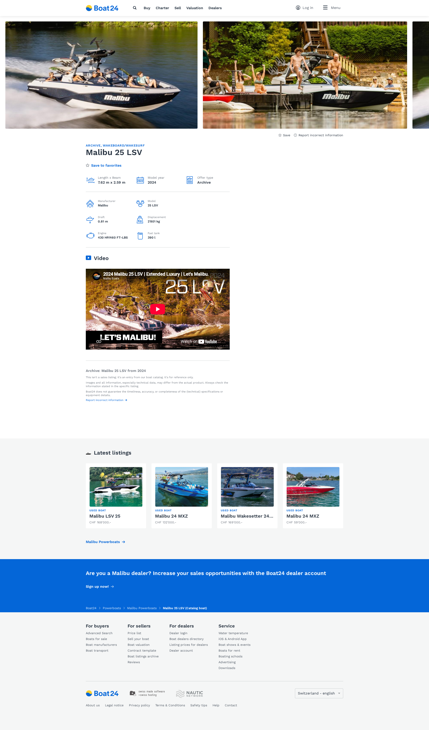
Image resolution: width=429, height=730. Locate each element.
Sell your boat (138, 639)
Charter (162, 8)
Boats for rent (229, 650)
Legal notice (114, 705)
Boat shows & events (234, 644)
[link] (116, 495)
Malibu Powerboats (103, 542)
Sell (178, 8)
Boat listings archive (143, 656)
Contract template (142, 650)
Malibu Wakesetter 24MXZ (250, 516)
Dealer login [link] (178, 633)
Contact (231, 705)
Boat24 (91, 608)
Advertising (227, 662)
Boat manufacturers (101, 644)
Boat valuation (139, 644)
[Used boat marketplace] (102, 8)
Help (215, 705)
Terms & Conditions (170, 705)
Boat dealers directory (186, 639)
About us (93, 705)
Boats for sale (96, 639)
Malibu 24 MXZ (171, 516)
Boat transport (97, 650)
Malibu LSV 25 (104, 516)
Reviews (134, 662)
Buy (147, 8)
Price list (134, 633)
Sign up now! (97, 586)
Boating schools (230, 656)
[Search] (135, 8)
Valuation (194, 8)
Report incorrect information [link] (321, 135)
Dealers (215, 8)
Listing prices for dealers (188, 644)
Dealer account (181, 650)
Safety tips (198, 705)
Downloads (227, 668)
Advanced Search (99, 633)
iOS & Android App (233, 639)
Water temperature (233, 633)
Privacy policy (139, 705)
